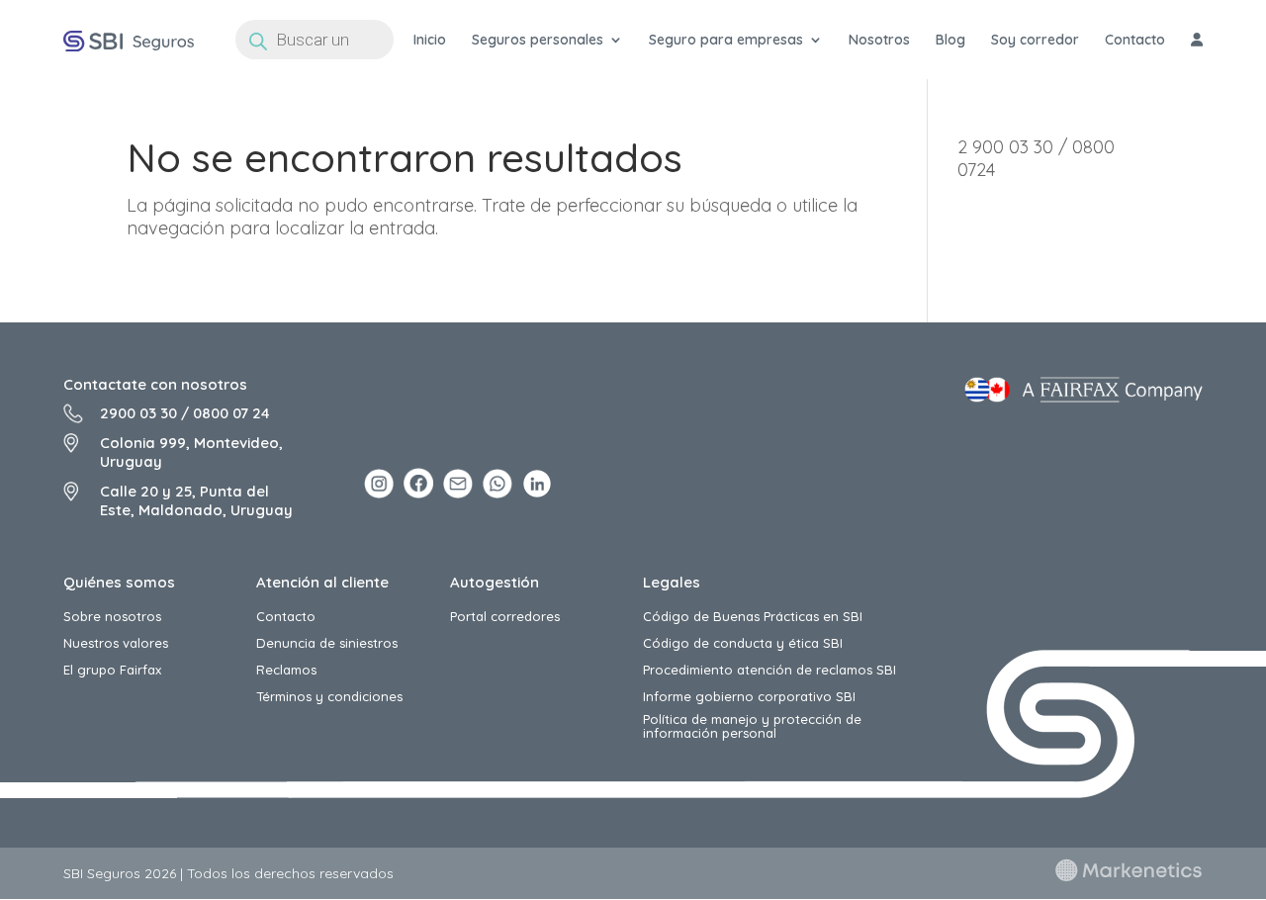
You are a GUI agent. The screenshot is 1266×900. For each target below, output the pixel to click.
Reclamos (286, 669)
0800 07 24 (231, 413)
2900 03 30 (138, 413)
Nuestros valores (115, 643)
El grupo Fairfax (112, 669)
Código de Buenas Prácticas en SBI (752, 616)
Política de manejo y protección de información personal (752, 726)
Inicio (429, 40)
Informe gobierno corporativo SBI (749, 696)
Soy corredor (1035, 40)
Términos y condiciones (329, 696)
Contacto (1135, 40)
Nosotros (879, 40)
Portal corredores (505, 616)
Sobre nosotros (112, 616)
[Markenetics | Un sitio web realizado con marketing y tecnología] (1128, 877)
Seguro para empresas (726, 40)
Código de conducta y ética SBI (743, 643)
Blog (950, 40)
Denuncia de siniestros (327, 643)
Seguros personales (537, 40)
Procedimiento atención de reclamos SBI (769, 669)
